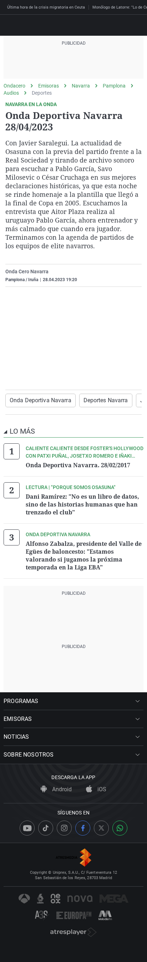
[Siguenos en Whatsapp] (119, 828)
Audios (11, 93)
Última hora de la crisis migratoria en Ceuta (46, 7)
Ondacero (14, 86)
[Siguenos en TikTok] (45, 828)
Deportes (42, 93)
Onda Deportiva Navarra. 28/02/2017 (78, 465)
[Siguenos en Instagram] (64, 828)
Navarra (81, 86)
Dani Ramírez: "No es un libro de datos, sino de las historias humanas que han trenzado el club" (82, 504)
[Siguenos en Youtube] (27, 828)
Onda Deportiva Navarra (40, 400)
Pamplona (114, 86)
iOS (101, 789)
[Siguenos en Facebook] (82, 828)
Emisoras (48, 86)
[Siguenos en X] (101, 828)
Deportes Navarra (105, 400)
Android (61, 789)
